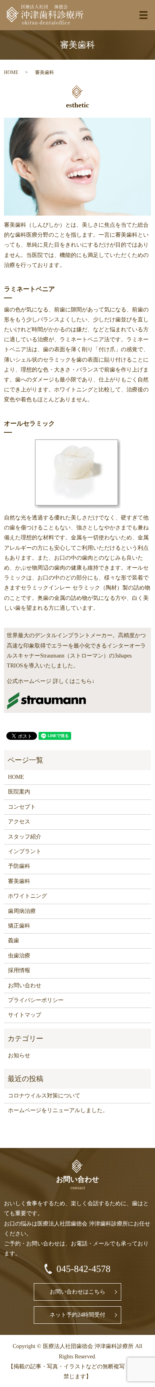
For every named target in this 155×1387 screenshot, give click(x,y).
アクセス (19, 822)
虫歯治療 (19, 956)
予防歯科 (19, 866)
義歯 (13, 940)
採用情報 (19, 970)
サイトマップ (24, 1015)
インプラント (24, 851)
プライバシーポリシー (36, 1000)
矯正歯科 (19, 926)
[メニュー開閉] (143, 15)
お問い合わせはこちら (77, 1292)
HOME (11, 72)
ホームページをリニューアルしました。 (58, 1110)
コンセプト (22, 807)
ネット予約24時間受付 (77, 1315)
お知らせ (19, 1055)
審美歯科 (19, 881)
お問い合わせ (24, 985)
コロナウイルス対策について (44, 1096)
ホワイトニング (27, 896)
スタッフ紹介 (24, 837)
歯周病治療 (22, 911)
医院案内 (19, 792)
